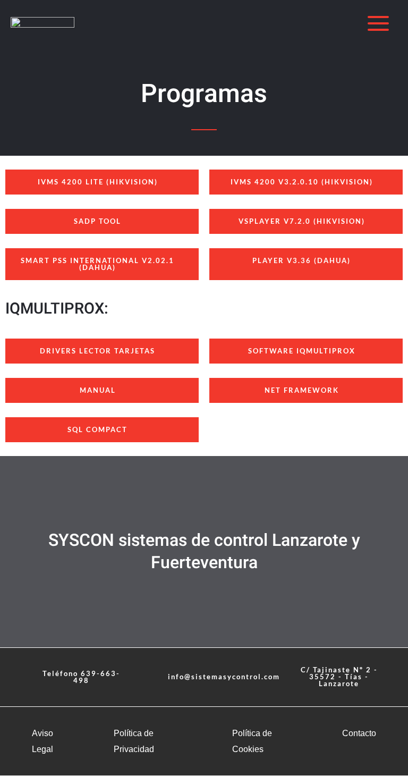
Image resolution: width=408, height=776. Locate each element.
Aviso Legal (42, 741)
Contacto (359, 733)
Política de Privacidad (134, 741)
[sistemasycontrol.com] (42, 23)
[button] (218, 677)
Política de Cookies (252, 741)
